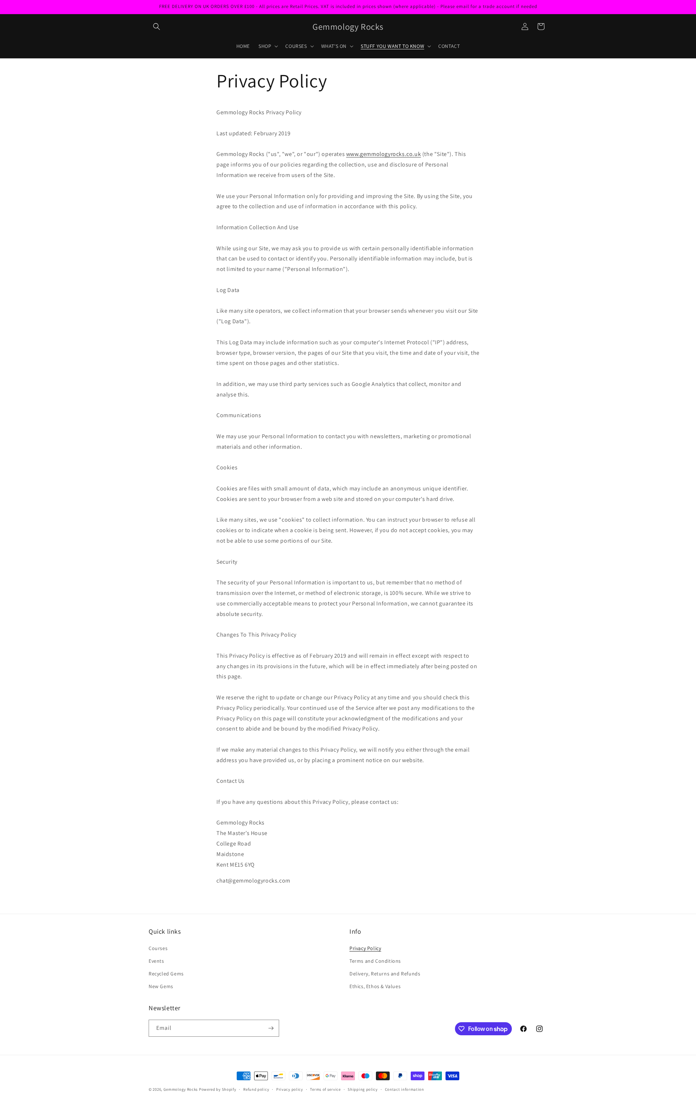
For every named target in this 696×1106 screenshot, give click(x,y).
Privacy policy (289, 1089)
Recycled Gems (166, 973)
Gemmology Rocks (180, 1089)
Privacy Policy (365, 948)
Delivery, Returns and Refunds (384, 973)
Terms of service (325, 1089)
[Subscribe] (271, 1028)
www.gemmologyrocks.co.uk (383, 154)
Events (156, 961)
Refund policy (256, 1089)
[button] (157, 26)
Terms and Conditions (375, 961)
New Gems (161, 986)
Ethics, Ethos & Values (375, 986)
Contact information (404, 1089)
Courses (158, 948)
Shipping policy (363, 1089)
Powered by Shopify (217, 1089)
